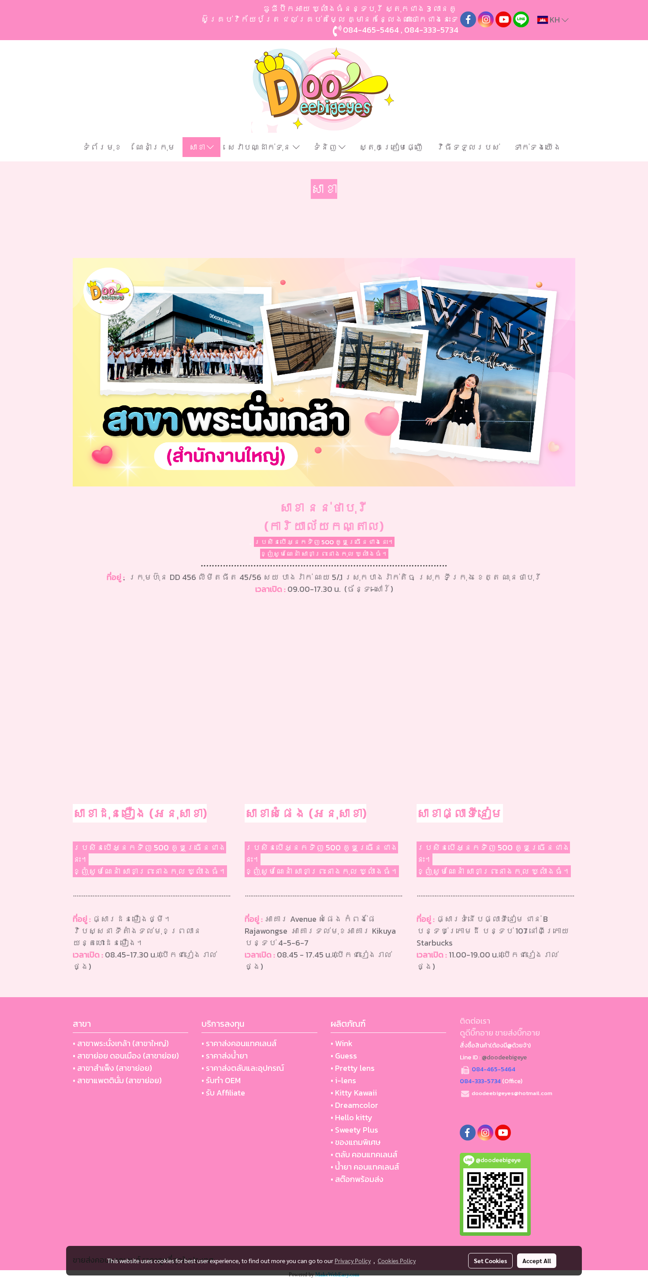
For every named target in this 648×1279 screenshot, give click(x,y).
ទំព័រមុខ (102, 147)
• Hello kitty (351, 1117)
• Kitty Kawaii (354, 1093)
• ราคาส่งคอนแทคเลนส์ (238, 1043)
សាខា (198, 147)
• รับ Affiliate (223, 1093)
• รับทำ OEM (221, 1080)
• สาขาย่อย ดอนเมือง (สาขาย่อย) (126, 1056)
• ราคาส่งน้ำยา (224, 1056)
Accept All (536, 1260)
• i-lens (343, 1080)
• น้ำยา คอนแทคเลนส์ (365, 1167)
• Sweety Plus (354, 1130)
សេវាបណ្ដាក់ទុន (260, 147)
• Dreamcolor (354, 1105)
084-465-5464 (371, 30)
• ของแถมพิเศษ (355, 1142)
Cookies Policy (397, 1260)
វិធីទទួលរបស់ (468, 147)
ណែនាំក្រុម (155, 147)
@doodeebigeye (504, 1057)
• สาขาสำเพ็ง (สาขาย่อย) (112, 1068)
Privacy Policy (353, 1260)
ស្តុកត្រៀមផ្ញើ (391, 147)
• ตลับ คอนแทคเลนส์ (364, 1154)
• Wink (342, 1043)
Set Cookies (490, 1260)
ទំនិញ (326, 147)
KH (555, 20)
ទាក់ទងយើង (537, 147)
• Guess (344, 1056)
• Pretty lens (353, 1068)
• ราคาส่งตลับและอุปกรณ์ (242, 1068)
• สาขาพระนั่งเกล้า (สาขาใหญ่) (121, 1043)
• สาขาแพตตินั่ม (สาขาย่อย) (117, 1080)
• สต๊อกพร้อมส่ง (357, 1179)
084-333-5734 (431, 30)
